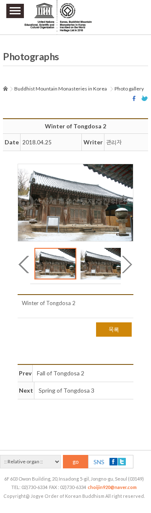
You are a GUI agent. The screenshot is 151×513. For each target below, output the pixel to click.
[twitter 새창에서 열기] (144, 98)
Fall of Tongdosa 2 (60, 373)
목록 (114, 329)
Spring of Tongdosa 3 (66, 390)
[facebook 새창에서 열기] (135, 98)
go (76, 461)
